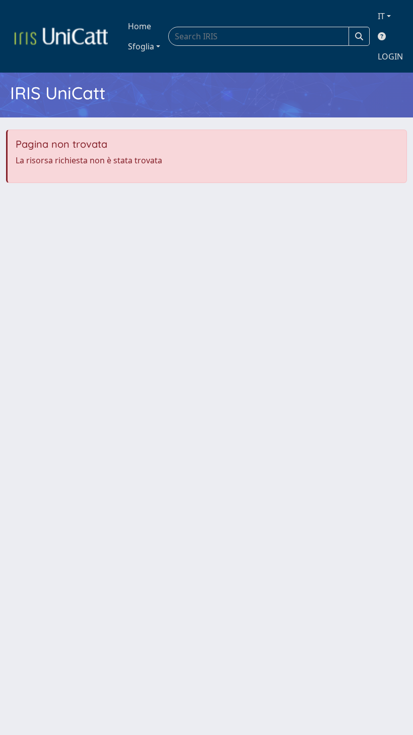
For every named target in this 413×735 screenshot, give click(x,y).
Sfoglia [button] (141, 46)
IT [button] (381, 16)
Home (139, 26)
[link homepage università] (61, 36)
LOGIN (390, 56)
